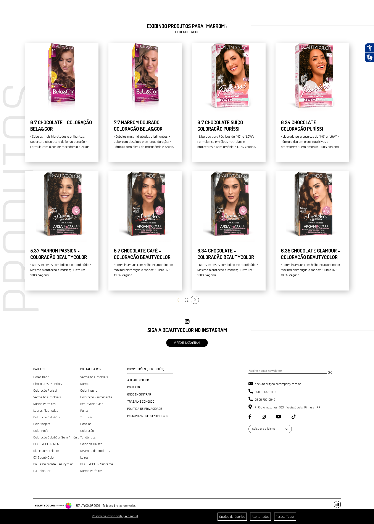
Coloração (87, 431)
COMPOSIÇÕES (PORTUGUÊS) (145, 369)
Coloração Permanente (96, 397)
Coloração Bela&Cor (46, 417)
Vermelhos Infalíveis (47, 397)
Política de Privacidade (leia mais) (115, 516)
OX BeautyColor (44, 457)
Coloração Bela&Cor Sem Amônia (56, 437)
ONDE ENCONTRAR (139, 394)
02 (187, 300)
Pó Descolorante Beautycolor (53, 464)
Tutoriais (86, 417)
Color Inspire (41, 424)
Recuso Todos (285, 516)
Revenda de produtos (95, 451)
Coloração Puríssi (45, 390)
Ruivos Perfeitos (44, 404)
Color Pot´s (40, 431)
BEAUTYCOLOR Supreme (96, 464)
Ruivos (84, 384)
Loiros (84, 457)
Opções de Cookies (232, 516)
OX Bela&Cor (41, 471)
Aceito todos (260, 516)
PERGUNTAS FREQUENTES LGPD (147, 416)
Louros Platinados (45, 410)
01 (178, 300)
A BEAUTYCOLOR (138, 380)
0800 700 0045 (264, 399)
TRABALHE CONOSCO (140, 401)
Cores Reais (41, 377)
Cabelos (85, 424)
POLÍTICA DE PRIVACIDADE (144, 408)
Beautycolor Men (91, 404)
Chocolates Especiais (47, 384)
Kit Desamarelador (46, 451)
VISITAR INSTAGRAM (187, 343)
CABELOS (39, 369)
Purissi (84, 410)
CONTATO (133, 387)
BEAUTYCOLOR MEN (46, 444)
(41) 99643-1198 (265, 392)
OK (330, 372)
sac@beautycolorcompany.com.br (277, 384)
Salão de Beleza (91, 444)
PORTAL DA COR (90, 369)
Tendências (88, 437)
